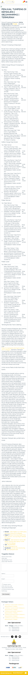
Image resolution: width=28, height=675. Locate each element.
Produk (15, 24)
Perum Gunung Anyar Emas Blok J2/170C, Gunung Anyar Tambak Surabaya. (15, 536)
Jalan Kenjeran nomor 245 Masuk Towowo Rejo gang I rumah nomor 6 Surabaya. (15, 541)
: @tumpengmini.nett (12, 549)
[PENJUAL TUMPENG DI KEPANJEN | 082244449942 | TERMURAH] (1, 6)
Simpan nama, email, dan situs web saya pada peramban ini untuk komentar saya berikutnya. (8, 588)
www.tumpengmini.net (11, 546)
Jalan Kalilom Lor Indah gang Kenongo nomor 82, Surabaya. (15, 532)
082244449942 (11, 544)
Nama (3, 573)
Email (3, 579)
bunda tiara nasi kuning (18, 548)
